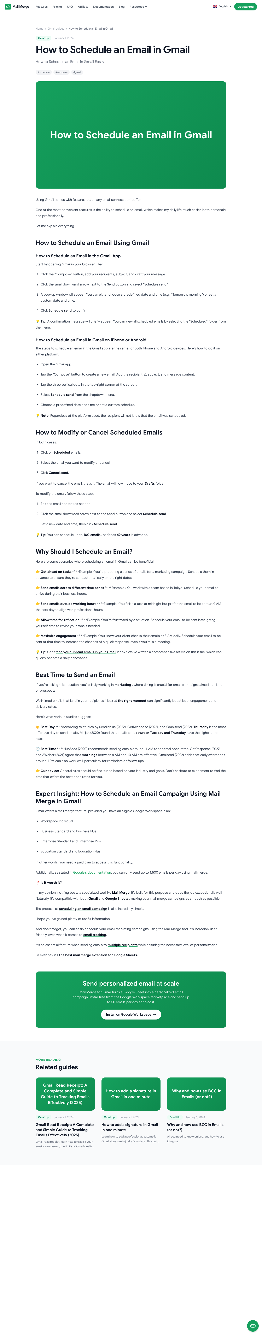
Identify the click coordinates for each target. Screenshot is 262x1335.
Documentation (103, 6)
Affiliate (83, 6)
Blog (122, 6)
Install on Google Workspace (128, 1014)
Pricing (57, 6)
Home (39, 28)
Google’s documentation (92, 872)
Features (42, 6)
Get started (246, 6)
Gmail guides (56, 28)
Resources (137, 6)
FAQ (70, 6)
